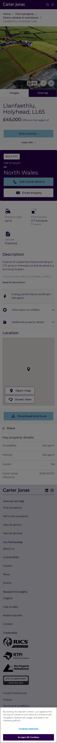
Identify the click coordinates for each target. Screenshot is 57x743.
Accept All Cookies (28, 737)
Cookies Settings (28, 728)
